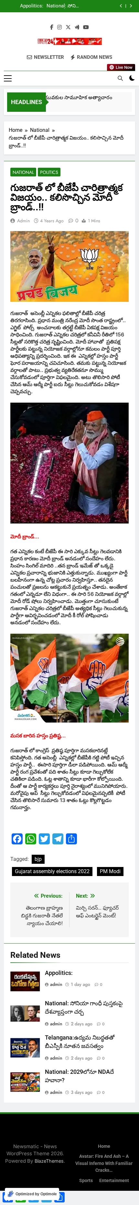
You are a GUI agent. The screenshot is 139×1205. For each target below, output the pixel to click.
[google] (77, 27)
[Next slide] (130, 6)
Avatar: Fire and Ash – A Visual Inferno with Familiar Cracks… (104, 1163)
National (23, 172)
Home (104, 1146)
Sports (86, 1180)
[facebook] (51, 27)
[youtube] (86, 27)
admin (23, 220)
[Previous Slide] (121, 6)
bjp (38, 859)
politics (49, 172)
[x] (68, 27)
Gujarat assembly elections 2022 (52, 871)
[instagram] (59, 27)
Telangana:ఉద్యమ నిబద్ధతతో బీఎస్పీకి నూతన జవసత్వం (24, 8)
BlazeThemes (49, 1161)
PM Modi (110, 871)
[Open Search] (120, 78)
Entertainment (114, 1180)
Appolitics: (59, 973)
